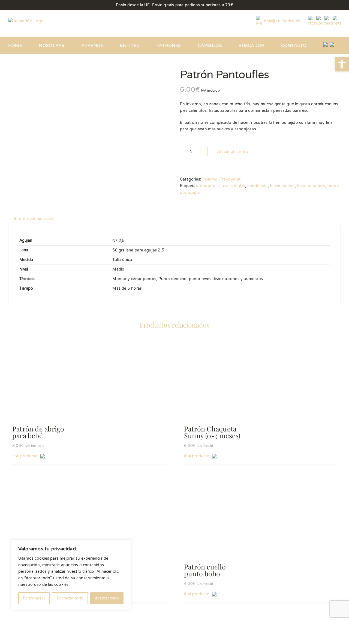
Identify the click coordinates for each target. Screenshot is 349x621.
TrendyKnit (230, 179)
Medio (118, 269)
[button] (342, 64)
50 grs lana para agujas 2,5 (138, 250)
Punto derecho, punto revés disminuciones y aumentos (210, 279)
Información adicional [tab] (34, 218)
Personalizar (34, 598)
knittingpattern (311, 186)
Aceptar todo (107, 598)
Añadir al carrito (232, 151)
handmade (257, 186)
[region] (71, 575)
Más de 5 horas (127, 288)
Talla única (122, 259)
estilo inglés (234, 186)
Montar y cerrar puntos (134, 279)
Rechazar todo (70, 598)
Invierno (210, 179)
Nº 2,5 (118, 240)
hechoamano (282, 186)
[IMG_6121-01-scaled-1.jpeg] (90, 86)
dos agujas (210, 186)
